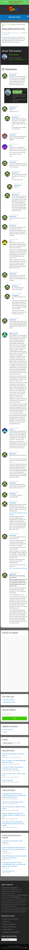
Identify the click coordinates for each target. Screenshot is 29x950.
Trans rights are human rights (11, 932)
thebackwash (13, 333)
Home (4, 24)
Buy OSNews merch (9, 702)
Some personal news (8, 871)
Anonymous (12, 75)
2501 (10, 145)
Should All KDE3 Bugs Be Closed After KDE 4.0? (13, 754)
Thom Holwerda (7, 33)
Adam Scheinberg (22, 895)
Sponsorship (6, 921)
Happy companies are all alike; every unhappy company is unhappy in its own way (13, 815)
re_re (10, 241)
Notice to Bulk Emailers (9, 927)
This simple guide (6, 37)
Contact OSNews (8, 929)
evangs (11, 429)
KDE (8, 24)
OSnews (9, 946)
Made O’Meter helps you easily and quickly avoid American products (14, 857)
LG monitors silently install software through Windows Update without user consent (13, 823)
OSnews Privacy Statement (9, 888)
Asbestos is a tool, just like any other (12, 802)
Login (5, 732)
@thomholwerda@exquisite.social (17, 59)
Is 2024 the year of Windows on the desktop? (12, 841)
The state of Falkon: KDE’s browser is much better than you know (13, 768)
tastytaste (12, 135)
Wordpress (16, 897)
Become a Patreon (8, 700)
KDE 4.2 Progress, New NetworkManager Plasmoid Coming (14, 761)
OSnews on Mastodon (9, 924)
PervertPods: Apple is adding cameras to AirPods (14, 807)
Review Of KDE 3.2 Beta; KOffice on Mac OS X (13, 774)
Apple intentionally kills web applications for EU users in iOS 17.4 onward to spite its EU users (14, 849)
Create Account (8, 729)
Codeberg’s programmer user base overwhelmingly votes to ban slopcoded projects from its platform (14, 795)
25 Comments (5, 34)
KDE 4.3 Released (7, 780)
